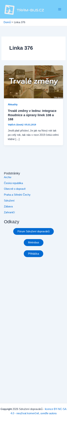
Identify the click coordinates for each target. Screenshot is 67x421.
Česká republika (13, 183)
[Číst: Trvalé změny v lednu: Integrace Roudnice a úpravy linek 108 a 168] (33, 81)
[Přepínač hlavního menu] (59, 9)
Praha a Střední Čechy (17, 194)
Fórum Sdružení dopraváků (33, 231)
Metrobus (33, 242)
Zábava (8, 206)
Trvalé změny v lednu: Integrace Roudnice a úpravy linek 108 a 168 (32, 115)
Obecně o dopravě (15, 188)
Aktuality (13, 104)
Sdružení (9, 200)
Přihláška (33, 253)
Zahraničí (9, 212)
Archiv (7, 177)
